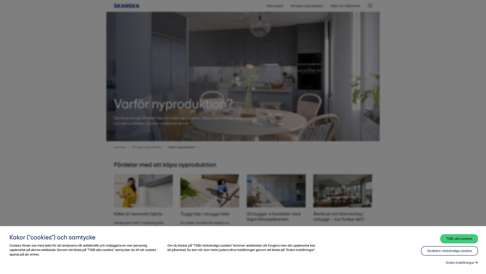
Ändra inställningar (460, 262)
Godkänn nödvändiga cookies (449, 251)
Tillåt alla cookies (459, 239)
